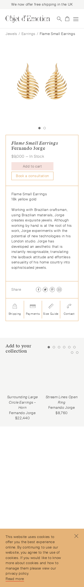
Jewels (11, 33)
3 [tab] (59, 347)
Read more (15, 579)
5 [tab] (69, 347)
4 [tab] (64, 347)
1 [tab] (49, 347)
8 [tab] (77, 352)
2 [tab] (54, 347)
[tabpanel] (22, 390)
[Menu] (75, 19)
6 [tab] (74, 347)
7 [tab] (72, 352)
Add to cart (32, 166)
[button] (59, 166)
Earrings (28, 33)
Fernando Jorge (28, 148)
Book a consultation (32, 176)
